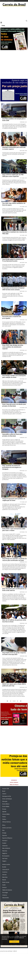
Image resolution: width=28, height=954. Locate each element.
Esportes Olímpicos (7, 838)
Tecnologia (5, 892)
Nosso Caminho (14, 782)
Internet (4, 874)
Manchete (4, 877)
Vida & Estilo (5, 897)
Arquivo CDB (5, 788)
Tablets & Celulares (7, 890)
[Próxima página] (17, 701)
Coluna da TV (5, 869)
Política (4, 819)
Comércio (4, 872)
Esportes (4, 835)
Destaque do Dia (6, 796)
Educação (4, 801)
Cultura (4, 793)
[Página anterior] (11, 701)
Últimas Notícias (6, 822)
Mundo (4, 879)
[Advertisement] (14, 14)
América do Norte (6, 827)
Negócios (4, 853)
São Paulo (4, 858)
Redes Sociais (5, 882)
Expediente (14, 780)
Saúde (4, 885)
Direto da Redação (7, 799)
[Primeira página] (7, 701)
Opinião (4, 811)
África (3, 825)
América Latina (6, 864)
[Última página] (21, 701)
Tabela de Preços (14, 784)
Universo (4, 895)
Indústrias (4, 845)
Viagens (4, 861)
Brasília (4, 867)
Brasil (3, 791)
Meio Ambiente (6, 848)
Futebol (4, 843)
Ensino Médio (5, 806)
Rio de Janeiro (5, 856)
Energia (4, 833)
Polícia (4, 816)
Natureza (4, 851)
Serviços (4, 887)
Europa (4, 809)
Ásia (3, 830)
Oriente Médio (6, 814)
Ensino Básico (5, 804)
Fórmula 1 (4, 840)
